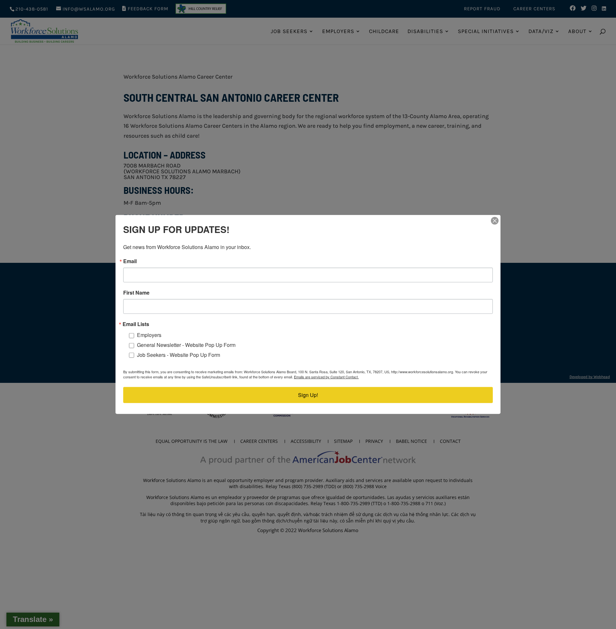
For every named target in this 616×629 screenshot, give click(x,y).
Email (130, 261)
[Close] (495, 221)
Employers (149, 335)
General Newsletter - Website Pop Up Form (186, 345)
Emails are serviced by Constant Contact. (326, 376)
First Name (136, 292)
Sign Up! (308, 395)
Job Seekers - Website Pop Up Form (178, 354)
